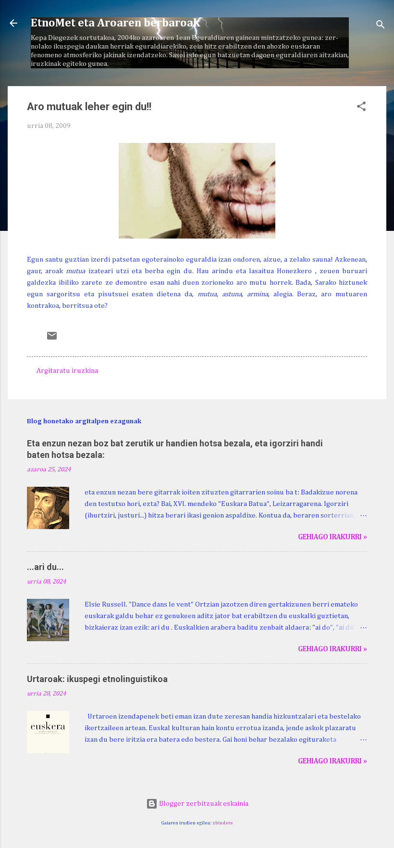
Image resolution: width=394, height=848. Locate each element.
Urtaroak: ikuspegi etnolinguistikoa (97, 679)
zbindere (222, 823)
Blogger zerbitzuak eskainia (203, 803)
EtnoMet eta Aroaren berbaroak (115, 23)
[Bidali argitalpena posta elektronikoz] (52, 339)
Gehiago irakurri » (332, 537)
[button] (361, 108)
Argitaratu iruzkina (67, 370)
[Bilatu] (380, 26)
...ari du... (45, 567)
